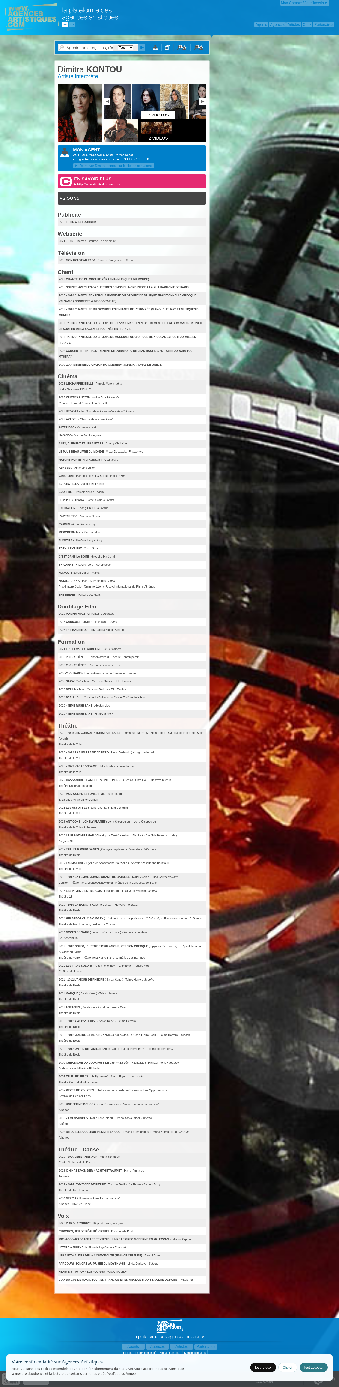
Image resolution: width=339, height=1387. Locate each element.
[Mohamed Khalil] (203, 117)
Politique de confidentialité (140, 1352)
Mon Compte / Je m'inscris (302, 3)
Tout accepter (314, 1367)
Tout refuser (263, 1367)
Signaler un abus (171, 1352)
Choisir (288, 1367)
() (119, 155)
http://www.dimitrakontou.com (98, 184)
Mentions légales (195, 1352)
